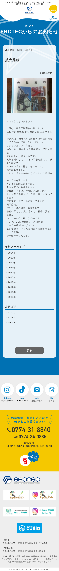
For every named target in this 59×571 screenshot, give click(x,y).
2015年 (12, 297)
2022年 (12, 262)
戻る (29, 350)
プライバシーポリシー (42, 562)
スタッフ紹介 (7, 559)
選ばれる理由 (15, 556)
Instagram (27, 559)
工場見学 (53, 556)
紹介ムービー (39, 559)
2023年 (12, 258)
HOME (5, 556)
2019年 (12, 277)
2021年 (12, 267)
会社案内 (26, 556)
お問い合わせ (52, 559)
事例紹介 (44, 556)
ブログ (17, 559)
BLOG (11, 317)
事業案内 (35, 556)
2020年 (12, 272)
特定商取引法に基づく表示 (19, 562)
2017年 (12, 287)
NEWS (11, 322)
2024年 (12, 253)
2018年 (12, 282)
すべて (11, 312)
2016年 (12, 292)
